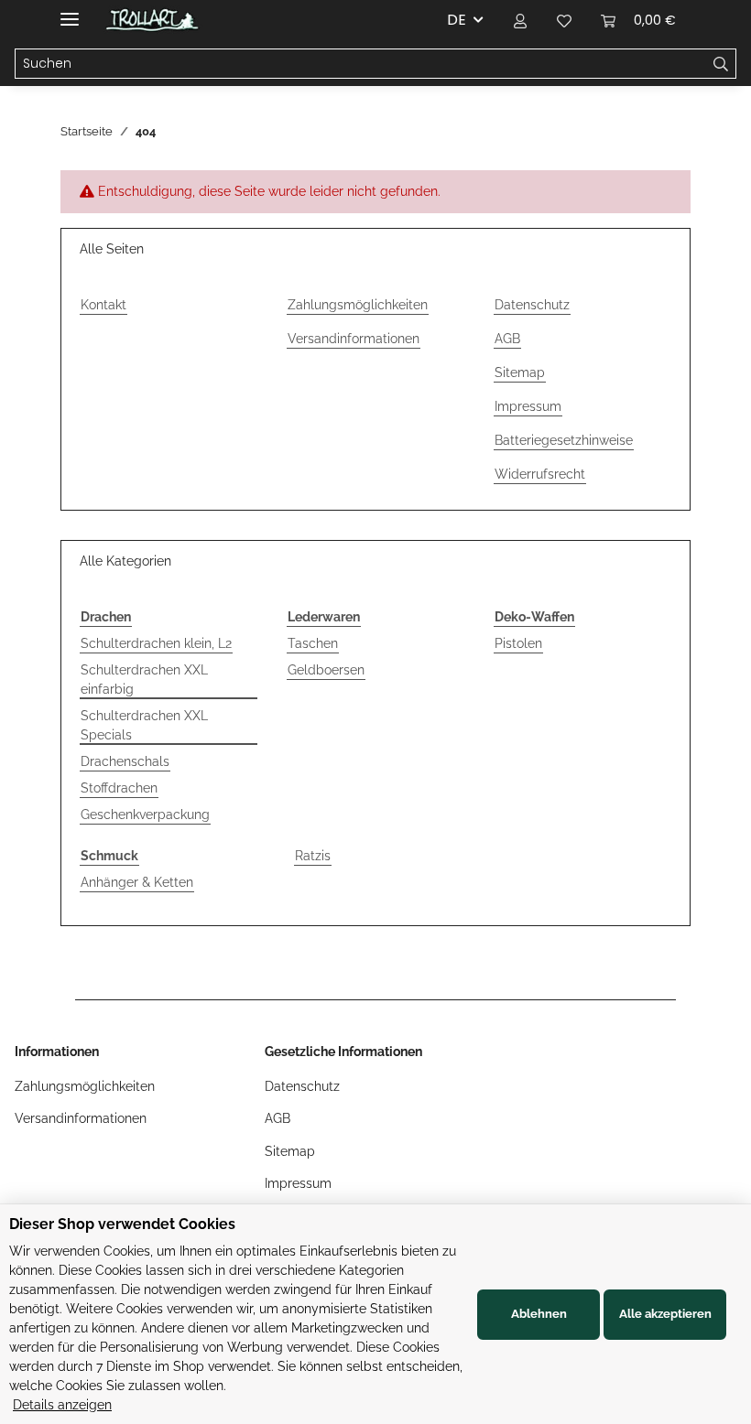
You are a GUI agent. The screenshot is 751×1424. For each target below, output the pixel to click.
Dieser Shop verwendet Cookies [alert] (122, 1224)
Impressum (528, 406)
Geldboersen (326, 670)
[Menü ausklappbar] (69, 11)
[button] (520, 20)
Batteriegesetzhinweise (564, 440)
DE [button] (456, 19)
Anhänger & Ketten (137, 882)
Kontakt (103, 304)
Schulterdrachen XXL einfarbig (144, 679)
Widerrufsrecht (540, 474)
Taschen (313, 643)
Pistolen (518, 643)
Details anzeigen (62, 1404)
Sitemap (520, 372)
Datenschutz (532, 304)
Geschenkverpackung (145, 814)
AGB (507, 338)
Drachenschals (125, 761)
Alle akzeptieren (665, 1314)
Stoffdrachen (119, 788)
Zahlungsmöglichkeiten (358, 304)
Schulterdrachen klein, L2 (156, 643)
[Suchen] (721, 64)
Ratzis (313, 855)
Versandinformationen (353, 338)
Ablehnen (539, 1314)
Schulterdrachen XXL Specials (144, 725)
